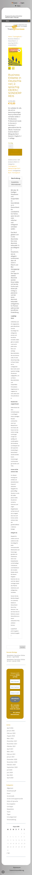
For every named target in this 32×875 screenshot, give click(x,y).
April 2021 (10, 749)
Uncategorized (11, 817)
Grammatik (10, 796)
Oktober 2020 (11, 765)
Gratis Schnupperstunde (15, 799)
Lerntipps (10, 806)
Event (8, 793)
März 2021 (10, 751)
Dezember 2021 (12, 741)
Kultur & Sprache (12, 801)
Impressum (16, 867)
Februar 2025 (11, 733)
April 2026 (10, 728)
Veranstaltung (11, 819)
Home (10, 36)
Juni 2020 (10, 772)
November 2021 (12, 744)
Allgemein (10, 788)
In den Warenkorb (15, 152)
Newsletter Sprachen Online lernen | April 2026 (16, 656)
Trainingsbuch (17, 36)
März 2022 (10, 738)
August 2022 (11, 736)
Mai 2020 (10, 775)
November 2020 (12, 762)
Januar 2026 (11, 731)
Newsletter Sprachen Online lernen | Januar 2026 (16, 660)
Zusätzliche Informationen (16, 183)
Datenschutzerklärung (17, 870)
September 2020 (12, 767)
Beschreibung (15, 178)
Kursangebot (11, 804)
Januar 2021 (11, 757)
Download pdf (11, 791)
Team (8, 812)
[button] (19, 50)
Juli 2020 (9, 770)
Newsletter (10, 809)
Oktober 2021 (11, 746)
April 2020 (10, 778)
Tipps (8, 814)
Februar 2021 (11, 754)
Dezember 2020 (12, 759)
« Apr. (8, 853)
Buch (9, 172)
